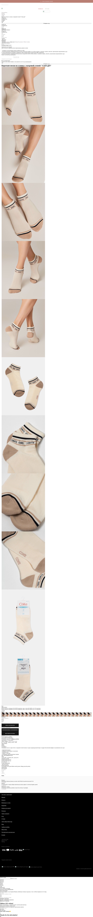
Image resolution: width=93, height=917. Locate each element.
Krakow (1, 884)
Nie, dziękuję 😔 (7, 911)
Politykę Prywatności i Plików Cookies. (22, 41)
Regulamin (4, 805)
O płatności (4, 785)
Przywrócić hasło (5, 45)
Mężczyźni (13, 8)
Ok (0, 916)
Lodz (1, 886)
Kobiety (7, 8)
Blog (3, 824)
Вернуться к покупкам (4, 900)
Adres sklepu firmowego (7, 821)
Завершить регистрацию (7, 59)
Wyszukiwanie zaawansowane (8, 832)
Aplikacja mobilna (5, 827)
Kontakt (3, 835)
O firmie (58, 4)
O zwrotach (4, 788)
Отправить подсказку (4, 898)
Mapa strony (4, 829)
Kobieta (3, 38)
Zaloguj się (4, 28)
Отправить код (47, 23)
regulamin (8, 41)
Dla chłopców (32, 8)
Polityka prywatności (6, 808)
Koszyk (89, 8)
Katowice (2, 882)
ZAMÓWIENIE (10, 889)
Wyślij (3, 775)
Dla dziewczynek (23, 8)
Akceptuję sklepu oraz (16, 41)
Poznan (1, 883)
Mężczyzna (4, 39)
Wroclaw (1, 885)
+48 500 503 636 (5, 4)
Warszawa (2, 880)
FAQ (3, 816)
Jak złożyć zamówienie (65, 4)
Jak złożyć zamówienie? (7, 794)
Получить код (16, 57)
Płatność (77, 4)
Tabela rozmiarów (5, 813)
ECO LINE (47, 8)
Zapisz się (2, 911)
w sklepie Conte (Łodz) (12, 741)
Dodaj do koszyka (10, 725)
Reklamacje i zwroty (84, 4)
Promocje (40, 8)
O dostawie (4, 782)
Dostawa (72, 4)
